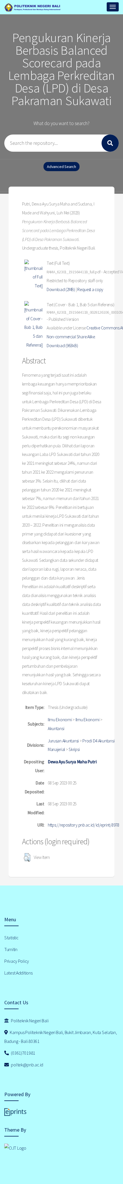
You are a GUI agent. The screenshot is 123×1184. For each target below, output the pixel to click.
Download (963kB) (62, 345)
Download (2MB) (61, 289)
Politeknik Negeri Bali (29, 1020)
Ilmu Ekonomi (60, 719)
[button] (27, 857)
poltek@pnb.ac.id (26, 1065)
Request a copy (90, 289)
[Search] (110, 143)
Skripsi (74, 749)
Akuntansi (56, 728)
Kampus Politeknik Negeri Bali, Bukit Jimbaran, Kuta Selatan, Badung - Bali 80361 (60, 1036)
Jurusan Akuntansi (63, 741)
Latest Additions (18, 973)
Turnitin (10, 949)
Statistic (11, 937)
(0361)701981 (22, 1053)
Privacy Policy (16, 961)
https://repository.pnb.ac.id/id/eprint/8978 (83, 825)
